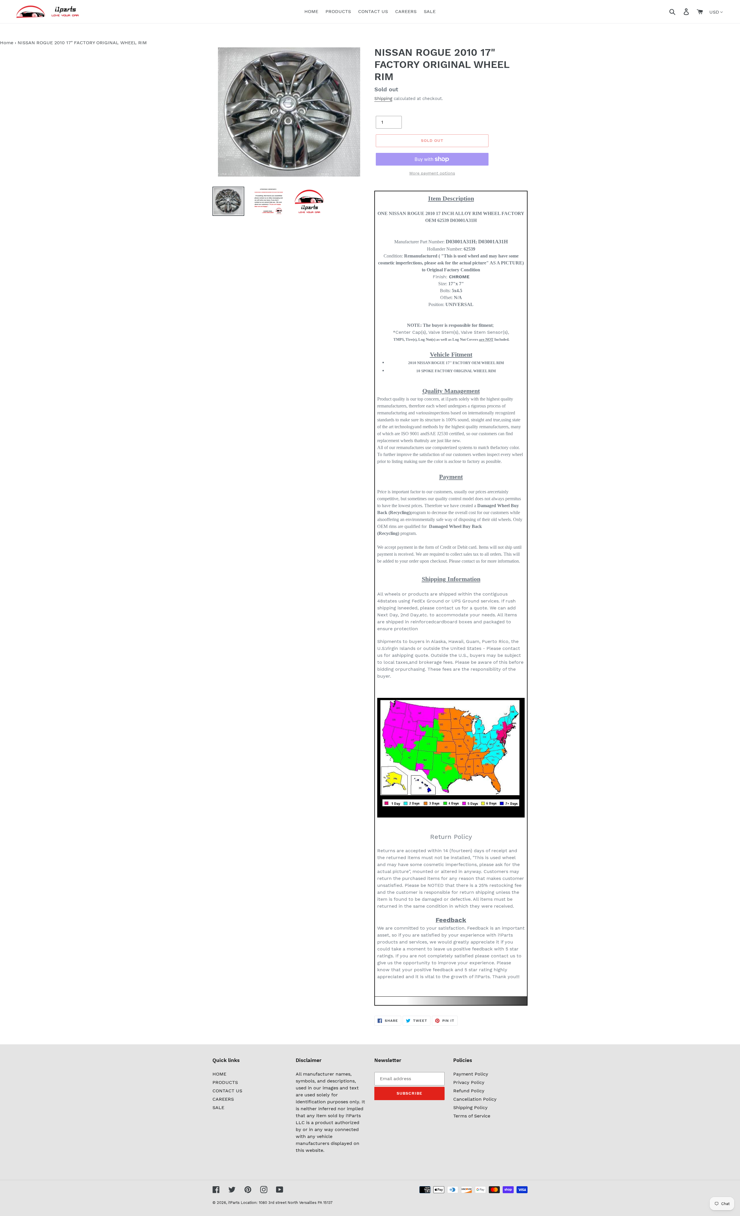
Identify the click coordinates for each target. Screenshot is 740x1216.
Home (6, 42)
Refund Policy (468, 1090)
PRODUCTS (225, 1082)
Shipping (383, 98)
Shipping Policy (470, 1107)
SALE (218, 1107)
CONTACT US (227, 1090)
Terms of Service (471, 1116)
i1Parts (234, 1202)
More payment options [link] (432, 173)
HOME (219, 1074)
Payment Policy (470, 1074)
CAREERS (223, 1099)
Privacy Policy (468, 1082)
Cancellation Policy (475, 1099)
